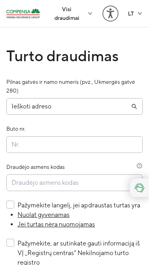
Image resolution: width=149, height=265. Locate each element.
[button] (74, 106)
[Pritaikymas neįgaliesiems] (110, 13)
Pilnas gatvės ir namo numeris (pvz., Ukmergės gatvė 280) (70, 86)
